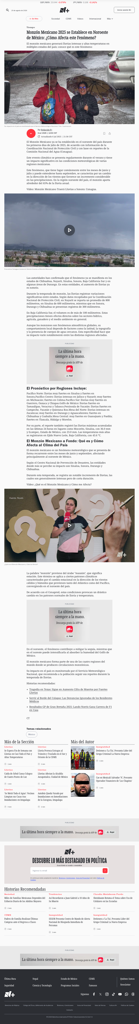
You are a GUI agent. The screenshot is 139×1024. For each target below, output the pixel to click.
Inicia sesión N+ (124, 10)
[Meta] (94, 994)
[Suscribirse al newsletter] (105, 870)
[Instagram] (107, 994)
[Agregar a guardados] (104, 133)
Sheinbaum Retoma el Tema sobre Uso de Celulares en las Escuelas (112, 899)
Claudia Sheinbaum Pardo (108, 894)
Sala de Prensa (100, 1005)
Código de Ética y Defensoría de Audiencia (38, 1005)
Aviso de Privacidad (83, 878)
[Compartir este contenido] (109, 133)
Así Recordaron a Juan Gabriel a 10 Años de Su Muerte (69, 899)
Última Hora (10, 978)
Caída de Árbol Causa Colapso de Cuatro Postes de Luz (18, 775)
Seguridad (9, 985)
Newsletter (125, 984)
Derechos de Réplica (12, 1005)
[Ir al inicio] (9, 994)
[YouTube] (120, 994)
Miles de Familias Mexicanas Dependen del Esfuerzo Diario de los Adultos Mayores (24, 899)
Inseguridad (103, 747)
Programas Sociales (70, 985)
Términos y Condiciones (65, 1005)
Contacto (69, 1010)
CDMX (68, 18)
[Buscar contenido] (7, 10)
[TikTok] (113, 994)
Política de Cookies (127, 1005)
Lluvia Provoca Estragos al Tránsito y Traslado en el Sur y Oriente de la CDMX (52, 754)
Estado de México (69, 978)
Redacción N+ (46, 130)
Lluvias (8, 747)
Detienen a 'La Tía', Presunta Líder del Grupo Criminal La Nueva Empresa (114, 752)
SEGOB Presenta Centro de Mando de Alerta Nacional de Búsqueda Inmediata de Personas (69, 922)
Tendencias (55, 894)
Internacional (95, 18)
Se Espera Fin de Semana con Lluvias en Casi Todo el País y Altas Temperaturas (18, 754)
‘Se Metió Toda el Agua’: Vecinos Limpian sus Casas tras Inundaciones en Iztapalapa (19, 796)
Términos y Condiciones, (67, 878)
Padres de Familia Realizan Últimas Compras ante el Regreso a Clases (21, 920)
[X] (100, 994)
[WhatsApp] (126, 994)
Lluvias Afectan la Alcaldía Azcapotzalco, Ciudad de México (53, 775)
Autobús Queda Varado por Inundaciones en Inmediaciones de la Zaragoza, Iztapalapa (53, 796)
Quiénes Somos (127, 978)
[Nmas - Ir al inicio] (64, 10)
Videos (80, 18)
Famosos (93, 985)
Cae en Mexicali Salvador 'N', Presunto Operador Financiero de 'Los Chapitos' (114, 779)
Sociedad (55, 18)
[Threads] (133, 994)
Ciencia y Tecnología (42, 985)
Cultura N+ (113, 1005)
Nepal (35, 978)
